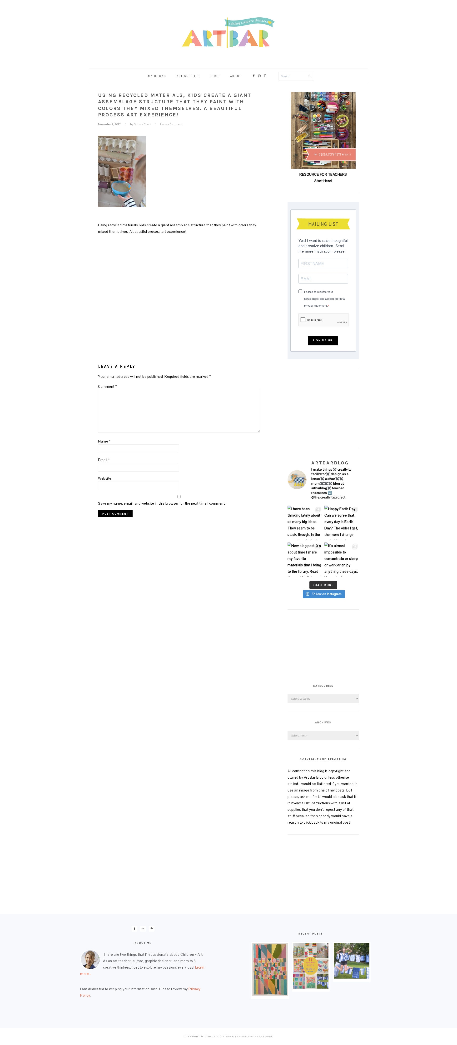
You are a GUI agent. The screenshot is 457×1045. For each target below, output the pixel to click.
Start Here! (323, 181)
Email (104, 460)
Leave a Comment (171, 124)
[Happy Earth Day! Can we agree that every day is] (341, 523)
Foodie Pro (222, 1036)
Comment (107, 386)
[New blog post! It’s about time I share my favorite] (305, 559)
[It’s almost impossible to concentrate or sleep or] (341, 559)
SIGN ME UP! (323, 340)
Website (104, 478)
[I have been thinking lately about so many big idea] (305, 523)
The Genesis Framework (254, 1036)
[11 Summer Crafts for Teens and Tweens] (310, 987)
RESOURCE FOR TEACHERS (323, 174)
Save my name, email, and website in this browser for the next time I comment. (162, 503)
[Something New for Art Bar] (270, 994)
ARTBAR (228, 32)
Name (104, 441)
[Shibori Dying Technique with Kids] (351, 977)
